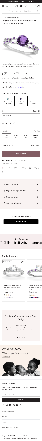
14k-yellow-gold (6, 295)
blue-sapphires (32, 297)
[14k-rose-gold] (8, 295)
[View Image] (21, 242)
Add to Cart (21, 154)
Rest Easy (37, 131)
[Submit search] (37, 11)
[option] (8, 101)
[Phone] (7, 6)
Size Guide (36, 111)
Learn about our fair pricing (33, 74)
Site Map (26, 438)
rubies (36, 297)
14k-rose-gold (8, 295)
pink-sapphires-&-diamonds (8, 297)
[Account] (36, 6)
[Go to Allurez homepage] (21, 6)
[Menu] (3, 6)
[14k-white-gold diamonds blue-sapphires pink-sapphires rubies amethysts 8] (30, 295)
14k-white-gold (4, 295)
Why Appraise (35, 145)
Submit (21, 400)
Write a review (21, 221)
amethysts (37, 297)
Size (3, 111)
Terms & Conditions (17, 438)
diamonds (4, 297)
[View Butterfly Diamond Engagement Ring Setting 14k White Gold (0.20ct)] (13, 271)
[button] (21, 123)
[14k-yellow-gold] (6, 295)
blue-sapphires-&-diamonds (6, 297)
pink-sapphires (34, 297)
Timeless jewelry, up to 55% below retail (21, 1)
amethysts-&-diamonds (10, 297)
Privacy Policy (6, 438)
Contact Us (13, 163)
